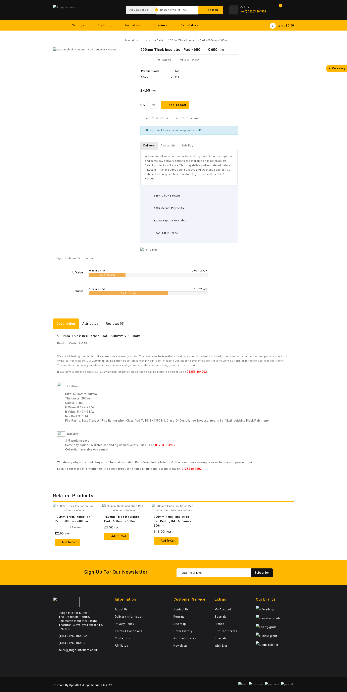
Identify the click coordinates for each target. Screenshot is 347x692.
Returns (179, 617)
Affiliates (121, 646)
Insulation (133, 25)
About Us (121, 609)
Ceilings (78, 25)
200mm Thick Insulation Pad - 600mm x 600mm (198, 40)
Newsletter (181, 646)
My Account (223, 609)
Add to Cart (177, 105)
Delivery (149, 145)
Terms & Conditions (128, 631)
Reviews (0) (115, 323)
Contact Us (122, 638)
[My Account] (290, 10)
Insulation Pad (73, 258)
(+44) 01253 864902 (253, 11)
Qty (142, 105)
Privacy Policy (124, 624)
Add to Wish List (157, 118)
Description (66, 323)
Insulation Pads (153, 40)
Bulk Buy (187, 145)
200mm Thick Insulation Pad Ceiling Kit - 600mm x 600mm (172, 521)
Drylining (105, 25)
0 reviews (164, 60)
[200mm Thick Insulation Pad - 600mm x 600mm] (93, 49)
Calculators (190, 25)
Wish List (221, 646)
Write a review (189, 60)
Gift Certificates (185, 638)
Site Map (180, 624)
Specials (220, 617)
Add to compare (187, 118)
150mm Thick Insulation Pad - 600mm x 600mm (122, 519)
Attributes (90, 323)
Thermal (89, 258)
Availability (168, 145)
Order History (183, 631)
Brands (219, 624)
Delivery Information (129, 617)
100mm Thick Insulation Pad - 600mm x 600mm (72, 519)
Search (212, 10)
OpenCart (75, 685)
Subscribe (262, 573)
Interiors (161, 25)
